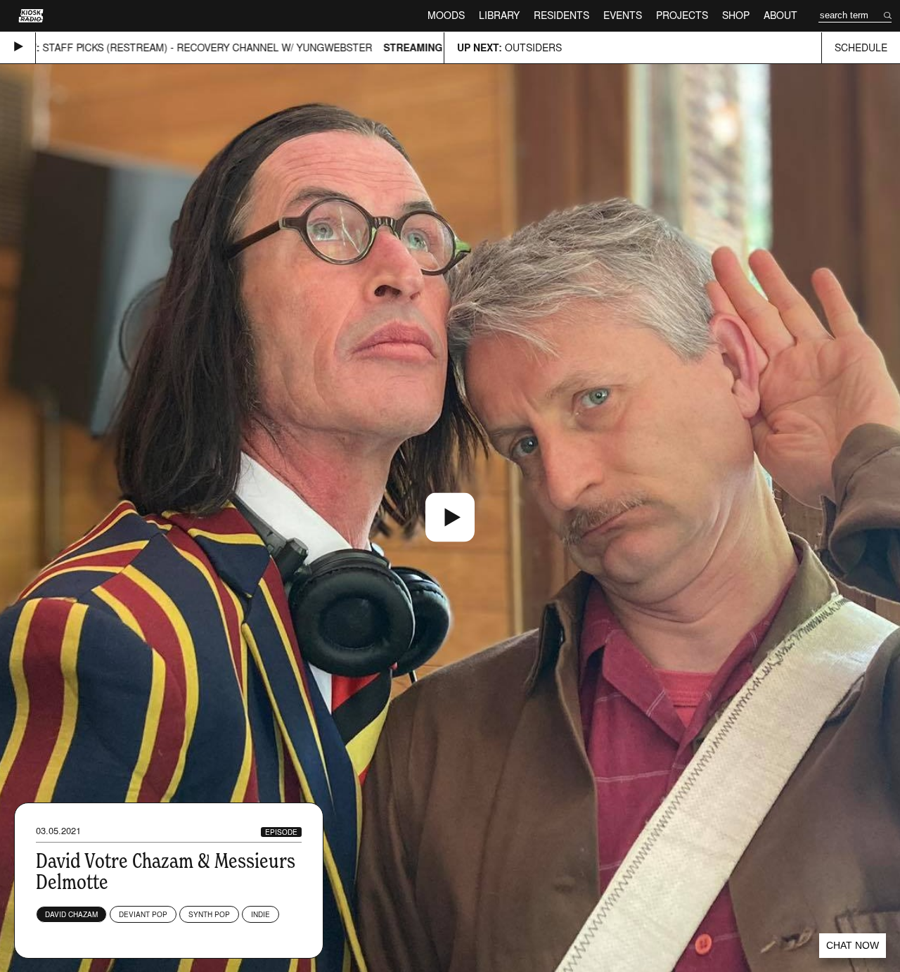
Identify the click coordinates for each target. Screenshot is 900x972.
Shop (736, 15)
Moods (446, 15)
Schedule (861, 47)
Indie (260, 914)
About (780, 15)
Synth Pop (209, 914)
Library (499, 15)
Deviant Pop (143, 914)
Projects (682, 15)
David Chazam (71, 914)
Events (622, 15)
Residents (561, 15)
